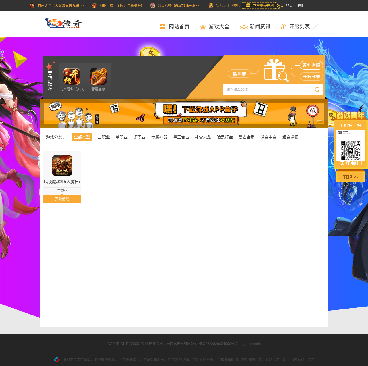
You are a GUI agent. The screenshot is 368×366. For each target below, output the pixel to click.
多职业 (139, 137)
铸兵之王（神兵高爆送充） (237, 6)
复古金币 (247, 137)
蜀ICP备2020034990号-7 (218, 344)
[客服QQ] (311, 65)
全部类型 (82, 137)
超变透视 (290, 137)
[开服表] (311, 76)
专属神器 (159, 137)
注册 (299, 6)
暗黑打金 (225, 137)
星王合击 (181, 137)
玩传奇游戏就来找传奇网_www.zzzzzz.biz (67, 24)
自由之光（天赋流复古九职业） (62, 6)
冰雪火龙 (203, 137)
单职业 (122, 137)
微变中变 (268, 137)
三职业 (104, 137)
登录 (289, 6)
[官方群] (239, 73)
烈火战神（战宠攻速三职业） (180, 6)
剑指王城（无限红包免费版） (121, 6)
